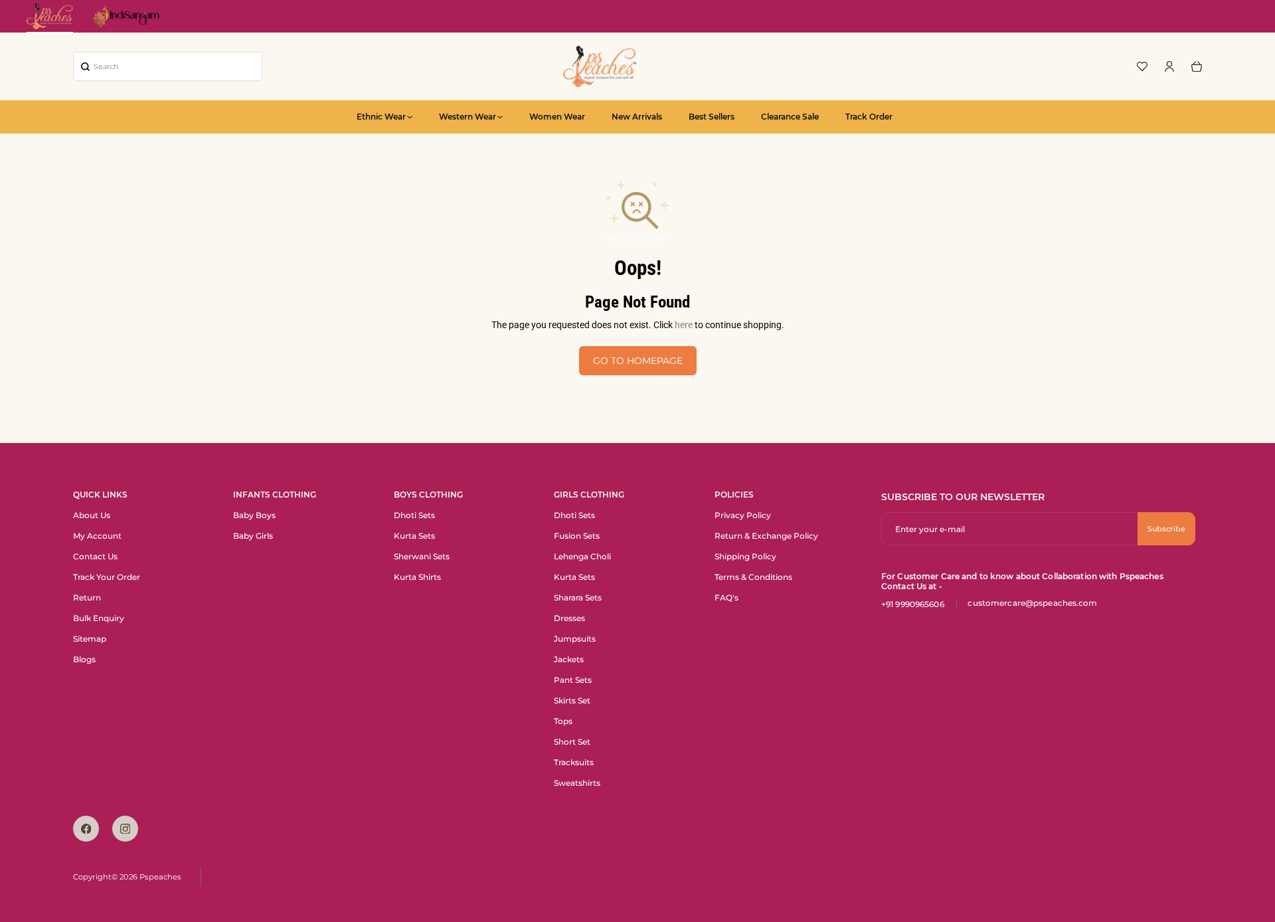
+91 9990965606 (912, 604)
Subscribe (1166, 528)
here (684, 325)
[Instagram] (125, 829)
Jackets (569, 659)
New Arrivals (637, 117)
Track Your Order (106, 577)
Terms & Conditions (753, 577)
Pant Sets (573, 680)
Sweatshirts (577, 783)
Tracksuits (574, 762)
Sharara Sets (578, 597)
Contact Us (95, 556)
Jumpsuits (575, 639)
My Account (97, 536)
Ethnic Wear (381, 117)
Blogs (84, 659)
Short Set (572, 742)
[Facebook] (86, 829)
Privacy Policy (743, 515)
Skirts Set (572, 700)
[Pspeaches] (599, 66)
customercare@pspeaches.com (1032, 603)
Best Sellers (711, 117)
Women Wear (557, 117)
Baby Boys (254, 515)
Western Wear (467, 117)
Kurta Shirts (417, 577)
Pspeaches (160, 876)
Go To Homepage (638, 361)
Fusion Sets (577, 536)
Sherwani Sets (422, 556)
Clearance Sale (790, 117)
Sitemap (89, 639)
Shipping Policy (745, 556)
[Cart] (1196, 66)
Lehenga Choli (582, 556)
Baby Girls (253, 536)
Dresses (569, 618)
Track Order (868, 117)
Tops (563, 721)
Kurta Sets (414, 536)
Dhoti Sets (414, 515)
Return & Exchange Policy (766, 536)
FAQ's (726, 597)
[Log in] (1169, 66)
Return (87, 597)
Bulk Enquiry (98, 618)
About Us (91, 515)
